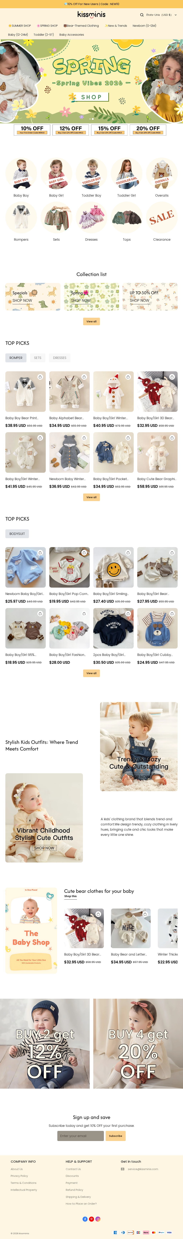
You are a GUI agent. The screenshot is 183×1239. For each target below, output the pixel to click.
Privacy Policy (19, 1176)
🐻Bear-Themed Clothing (81, 26)
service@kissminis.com (143, 1169)
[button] (141, 14)
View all (91, 321)
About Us (17, 1169)
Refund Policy (74, 1190)
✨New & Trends (116, 26)
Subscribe (115, 1136)
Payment (72, 1183)
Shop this (70, 896)
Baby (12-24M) (18, 35)
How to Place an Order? (81, 1203)
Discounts (72, 1176)
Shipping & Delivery (78, 1197)
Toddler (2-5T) (44, 35)
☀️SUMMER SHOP (19, 26)
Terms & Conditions (23, 1183)
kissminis (24, 1233)
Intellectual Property (24, 1190)
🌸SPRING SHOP (47, 26)
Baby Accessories (72, 35)
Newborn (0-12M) (144, 26)
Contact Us (73, 1169)
